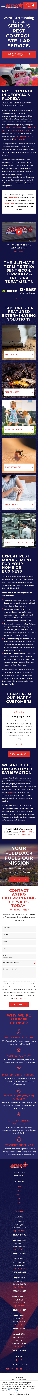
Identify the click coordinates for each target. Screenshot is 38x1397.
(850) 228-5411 (19, 1350)
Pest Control (19, 1194)
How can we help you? (10, 969)
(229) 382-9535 (19, 1234)
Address (5, 955)
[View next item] (21, 298)
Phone (5, 941)
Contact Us (19, 1211)
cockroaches (31, 128)
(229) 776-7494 (19, 1310)
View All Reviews (19, 754)
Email (4, 948)
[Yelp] (17, 1360)
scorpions (21, 130)
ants (6, 128)
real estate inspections (23, 136)
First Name (6, 928)
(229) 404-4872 (27, 832)
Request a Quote (30, 5)
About (19, 1190)
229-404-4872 (19, 1175)
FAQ (19, 1198)
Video (19, 1207)
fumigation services (19, 139)
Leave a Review (19, 880)
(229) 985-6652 (19, 1328)
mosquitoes (14, 130)
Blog (19, 1203)
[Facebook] (21, 1360)
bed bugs (12, 128)
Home (19, 1186)
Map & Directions (19, 1231)
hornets (18, 128)
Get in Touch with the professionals (19, 55)
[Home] (14, 5)
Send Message (19, 1005)
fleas (3, 130)
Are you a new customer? (11, 962)
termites (28, 130)
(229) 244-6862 (19, 1272)
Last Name (6, 934)
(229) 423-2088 (19, 1291)
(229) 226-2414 (19, 1253)
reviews (10, 792)
